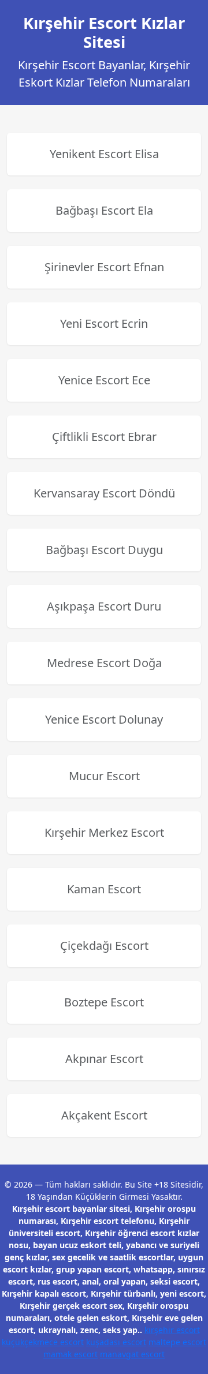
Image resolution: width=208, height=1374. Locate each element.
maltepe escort (177, 1341)
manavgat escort (132, 1354)
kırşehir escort (172, 1329)
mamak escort (70, 1354)
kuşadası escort (116, 1341)
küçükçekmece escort (43, 1341)
